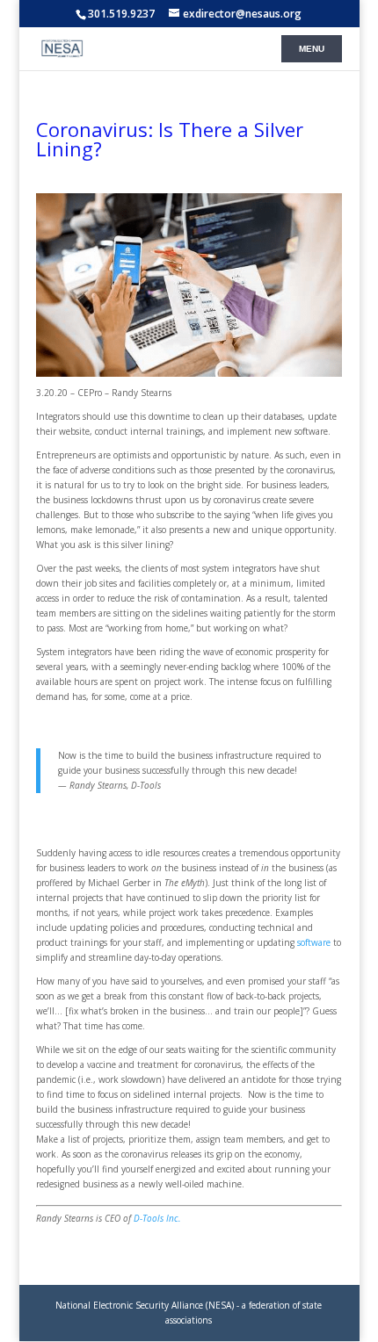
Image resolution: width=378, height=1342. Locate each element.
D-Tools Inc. (157, 1218)
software (314, 942)
